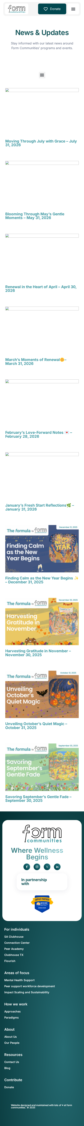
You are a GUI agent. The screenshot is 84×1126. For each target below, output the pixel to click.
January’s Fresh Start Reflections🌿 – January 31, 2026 (39, 507)
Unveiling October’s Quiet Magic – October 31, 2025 (36, 725)
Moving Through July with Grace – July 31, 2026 (41, 143)
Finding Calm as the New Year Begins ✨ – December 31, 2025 (42, 580)
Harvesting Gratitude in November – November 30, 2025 (38, 653)
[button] (73, 9)
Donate (55, 9)
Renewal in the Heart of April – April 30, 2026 (40, 288)
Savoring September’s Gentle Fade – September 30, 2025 (38, 798)
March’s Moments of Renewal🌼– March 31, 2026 (35, 361)
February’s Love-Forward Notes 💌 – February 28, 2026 (38, 434)
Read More (10, 151)
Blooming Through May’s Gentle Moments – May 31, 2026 (34, 216)
